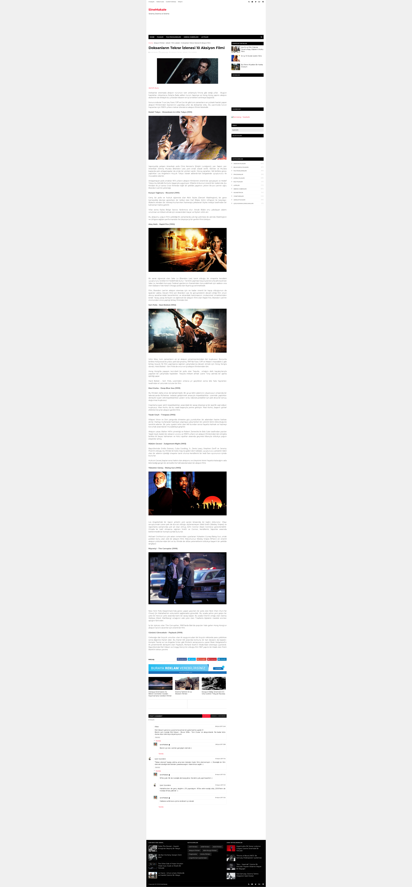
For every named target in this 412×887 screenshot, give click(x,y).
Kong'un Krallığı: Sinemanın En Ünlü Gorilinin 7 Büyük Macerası (213, 693)
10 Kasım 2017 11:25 (220, 774)
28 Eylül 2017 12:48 (220, 726)
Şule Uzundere (160, 759)
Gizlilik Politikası (171, 1)
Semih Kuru (153, 88)
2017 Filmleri (193, 847)
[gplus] (259, 2)
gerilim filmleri (239, 200)
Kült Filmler (238, 181)
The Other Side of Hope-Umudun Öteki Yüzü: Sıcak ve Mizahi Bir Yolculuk (170, 866)
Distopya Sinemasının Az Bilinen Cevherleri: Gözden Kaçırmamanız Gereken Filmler (160, 694)
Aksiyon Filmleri (159, 43)
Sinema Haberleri (191, 37)
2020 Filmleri (217, 847)
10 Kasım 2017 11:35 (220, 797)
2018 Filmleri (205, 847)
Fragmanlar (238, 174)
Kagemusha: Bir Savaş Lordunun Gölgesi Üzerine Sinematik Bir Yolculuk (248, 848)
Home (152, 37)
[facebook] (252, 2)
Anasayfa (151, 1)
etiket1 (168, 43)
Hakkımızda (160, 1)
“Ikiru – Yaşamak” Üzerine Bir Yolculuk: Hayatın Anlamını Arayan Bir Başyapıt (248, 866)
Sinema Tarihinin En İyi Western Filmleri (183, 693)
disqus (214, 716)
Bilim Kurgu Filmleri (241, 167)
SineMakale (157, 9)
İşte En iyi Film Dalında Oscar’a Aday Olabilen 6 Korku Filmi (252, 49)
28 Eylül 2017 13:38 (220, 744)
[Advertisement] (224, 20)
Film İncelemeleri (173, 37)
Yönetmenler (239, 196)
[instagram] (263, 2)
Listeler (204, 37)
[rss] (249, 2)
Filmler (160, 37)
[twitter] (255, 2)
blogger (206, 716)
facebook (222, 716)
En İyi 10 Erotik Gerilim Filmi (251, 56)
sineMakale (164, 745)
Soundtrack (238, 192)
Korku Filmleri (239, 178)
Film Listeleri (175, 43)
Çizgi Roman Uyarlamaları (243, 203)
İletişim (180, 1)
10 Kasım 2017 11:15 (220, 758)
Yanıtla (157, 737)
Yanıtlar (158, 741)
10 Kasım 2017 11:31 (220, 785)
